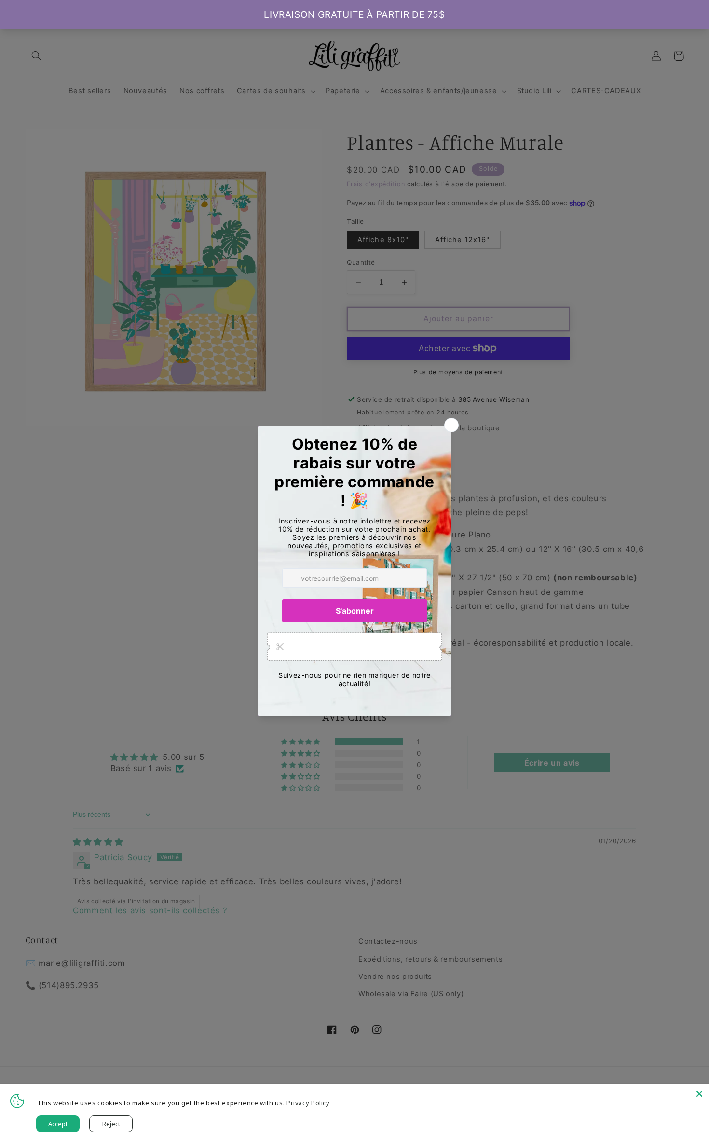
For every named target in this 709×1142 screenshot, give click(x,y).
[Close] (699, 1094)
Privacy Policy (308, 1103)
